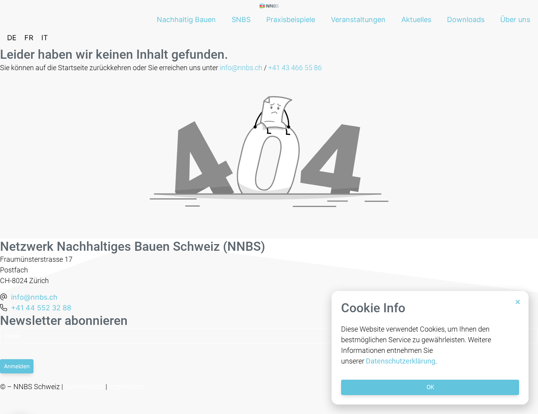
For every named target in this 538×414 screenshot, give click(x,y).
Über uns (515, 19)
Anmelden (17, 366)
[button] (518, 302)
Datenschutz (84, 386)
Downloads (465, 19)
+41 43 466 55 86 (295, 67)
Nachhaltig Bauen (186, 19)
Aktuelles (416, 19)
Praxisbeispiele (290, 19)
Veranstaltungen (358, 19)
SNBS (241, 19)
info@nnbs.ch (241, 67)
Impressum (126, 386)
